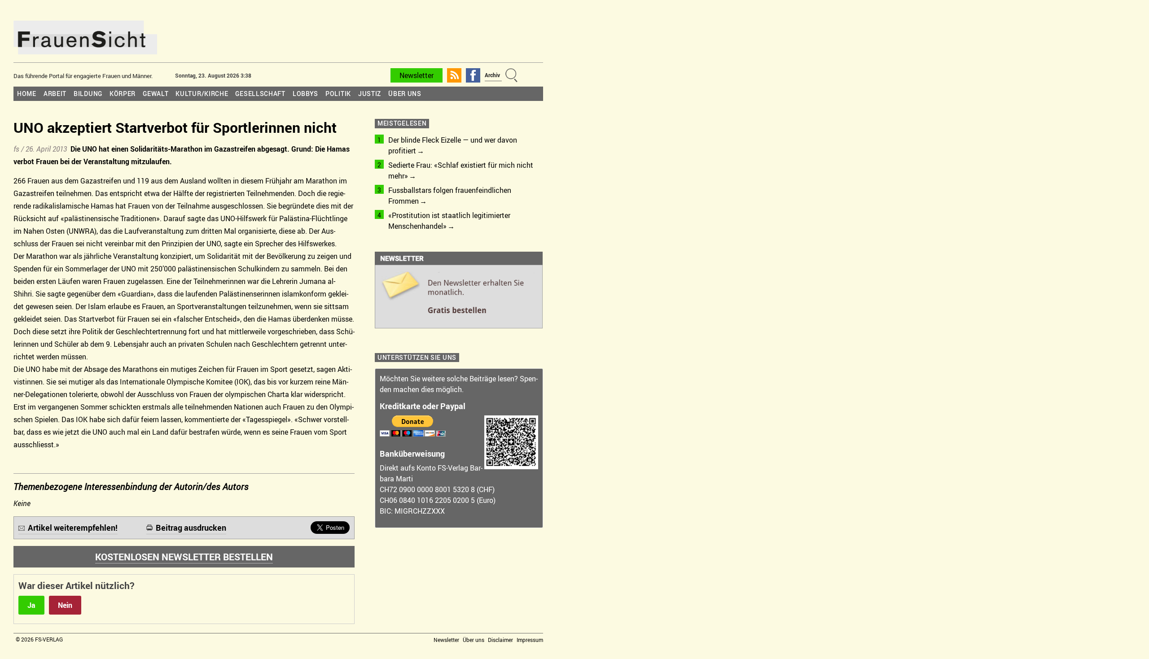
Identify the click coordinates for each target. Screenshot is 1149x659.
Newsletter (416, 75)
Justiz (369, 93)
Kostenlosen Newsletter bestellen (184, 556)
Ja (31, 605)
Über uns (404, 93)
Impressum (530, 639)
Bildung (88, 93)
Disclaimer (500, 639)
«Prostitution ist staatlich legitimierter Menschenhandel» (449, 220)
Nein (65, 605)
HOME (26, 93)
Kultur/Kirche (201, 93)
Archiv (492, 75)
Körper (123, 93)
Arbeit (55, 93)
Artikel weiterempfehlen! (73, 527)
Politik (338, 93)
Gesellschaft (260, 93)
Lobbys (305, 93)
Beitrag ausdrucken (191, 527)
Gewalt (155, 93)
